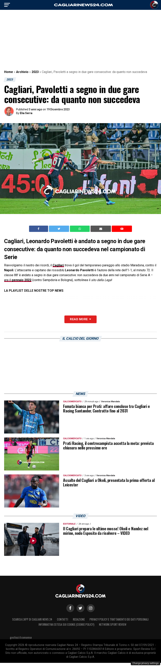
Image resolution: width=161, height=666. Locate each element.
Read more (79, 319)
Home (8, 72)
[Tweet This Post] (59, 229)
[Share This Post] (80, 229)
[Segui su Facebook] (70, 608)
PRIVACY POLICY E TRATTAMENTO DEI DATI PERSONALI (119, 619)
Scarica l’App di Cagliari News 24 (32, 619)
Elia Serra (26, 113)
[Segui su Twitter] (80, 608)
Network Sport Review (112, 624)
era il (17, 280)
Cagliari (58, 265)
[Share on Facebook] (39, 229)
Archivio (22, 72)
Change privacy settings (145, 663)
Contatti (62, 619)
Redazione (79, 619)
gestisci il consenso (21, 637)
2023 (35, 72)
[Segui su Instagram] (91, 608)
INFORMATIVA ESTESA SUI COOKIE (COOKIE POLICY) (66, 624)
